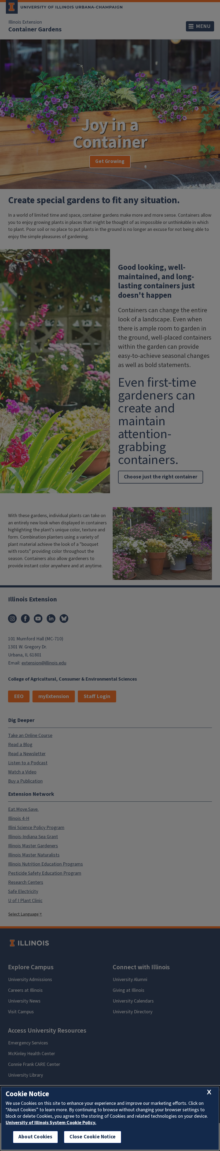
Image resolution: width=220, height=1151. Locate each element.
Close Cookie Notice (92, 1137)
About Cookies (35, 1137)
